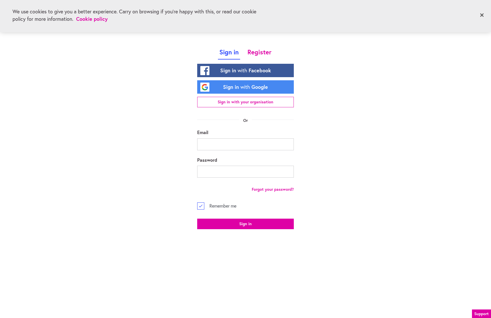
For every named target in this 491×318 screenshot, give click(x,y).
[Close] (482, 15)
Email (202, 132)
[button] (481, 313)
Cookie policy (92, 19)
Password (207, 160)
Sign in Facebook (245, 70)
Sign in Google (245, 86)
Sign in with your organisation (245, 101)
